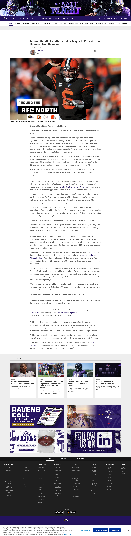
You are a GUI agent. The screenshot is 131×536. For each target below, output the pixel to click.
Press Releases (41, 496)
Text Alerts (76, 492)
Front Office (26, 478)
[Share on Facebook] (88, 52)
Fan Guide (94, 487)
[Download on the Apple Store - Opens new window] (59, 512)
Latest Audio (58, 470)
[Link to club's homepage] (5, 18)
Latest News (41, 467)
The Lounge (58, 490)
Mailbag (41, 478)
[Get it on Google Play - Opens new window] (71, 513)
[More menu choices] (72, 18)
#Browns (35, 312)
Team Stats (25, 473)
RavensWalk (94, 493)
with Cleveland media (66, 187)
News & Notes (41, 484)
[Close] (128, 530)
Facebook (109, 477)
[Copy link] (98, 51)
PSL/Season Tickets (76, 473)
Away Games (76, 486)
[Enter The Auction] (37, 441)
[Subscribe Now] (37, 416)
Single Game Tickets (76, 476)
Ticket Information (76, 467)
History (25, 481)
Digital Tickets (76, 489)
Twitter (109, 480)
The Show (57, 480)
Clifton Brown (40, 50)
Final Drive (57, 477)
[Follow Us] (94, 441)
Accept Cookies (115, 530)
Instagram (109, 483)
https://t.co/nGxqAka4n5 (68, 312)
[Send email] (95, 52)
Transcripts (41, 499)
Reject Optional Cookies (100, 530)
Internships (9, 473)
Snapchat (109, 486)
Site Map (9, 495)
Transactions (26, 470)
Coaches (26, 476)
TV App (109, 474)
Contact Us (9, 467)
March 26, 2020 (64, 315)
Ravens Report (57, 483)
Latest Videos (58, 467)
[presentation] (120, 400)
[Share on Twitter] (91, 52)
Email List (109, 471)
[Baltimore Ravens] (65, 521)
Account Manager (76, 470)
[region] (65, 530)
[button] (63, 400)
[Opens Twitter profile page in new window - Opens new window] (38, 54)
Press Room (41, 502)
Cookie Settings (85, 530)
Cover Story (41, 476)
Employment (9, 470)
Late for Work (41, 473)
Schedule (94, 467)
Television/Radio (58, 498)
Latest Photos (41, 470)
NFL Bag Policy (94, 490)
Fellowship (9, 476)
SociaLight (41, 481)
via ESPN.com (81, 187)
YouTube (109, 489)
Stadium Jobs (9, 478)
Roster (25, 467)
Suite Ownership (76, 483)
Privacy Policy (67, 534)
